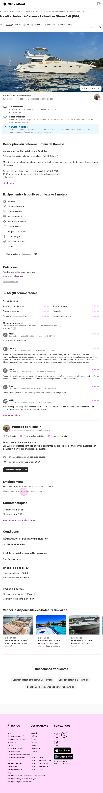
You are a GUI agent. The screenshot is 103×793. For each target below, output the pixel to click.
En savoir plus (14, 559)
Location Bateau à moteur (42, 760)
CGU (9, 760)
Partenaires (12, 766)
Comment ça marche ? (17, 739)
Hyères (34, 736)
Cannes (34, 742)
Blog (9, 772)
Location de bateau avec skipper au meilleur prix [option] (50, 687)
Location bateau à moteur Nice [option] (73, 680)
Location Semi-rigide (39, 766)
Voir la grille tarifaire (13, 276)
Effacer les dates (10, 282)
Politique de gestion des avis (20, 781)
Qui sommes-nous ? (16, 736)
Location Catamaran (39, 763)
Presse (10, 745)
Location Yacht (37, 769)
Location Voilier (37, 757)
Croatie (34, 751)
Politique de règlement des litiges (22, 778)
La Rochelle (35, 748)
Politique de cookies (16, 757)
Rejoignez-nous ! (15, 769)
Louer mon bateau (15, 748)
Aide (9, 733)
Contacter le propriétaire (16, 470)
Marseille (34, 733)
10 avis (9, 25)
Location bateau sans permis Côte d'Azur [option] (32, 680)
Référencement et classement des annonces (27, 775)
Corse (33, 739)
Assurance (12, 742)
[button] (92, 27)
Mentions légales (15, 763)
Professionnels (14, 751)
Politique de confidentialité (19, 754)
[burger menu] (93, 4)
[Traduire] (13, 328)
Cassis (33, 745)
